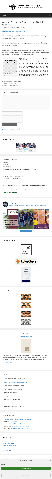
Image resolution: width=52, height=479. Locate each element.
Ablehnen (26, 472)
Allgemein (6, 81)
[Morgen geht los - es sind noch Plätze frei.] (10, 219)
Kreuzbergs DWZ (7, 450)
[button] (50, 460)
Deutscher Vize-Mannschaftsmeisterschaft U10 (15, 382)
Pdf (3, 362)
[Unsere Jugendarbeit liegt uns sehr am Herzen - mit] (41, 219)
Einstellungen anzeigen (26, 475)
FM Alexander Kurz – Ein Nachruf (19, 421)
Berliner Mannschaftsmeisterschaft (11, 441)
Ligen (10, 81)
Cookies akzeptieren (26, 468)
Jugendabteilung (18, 173)
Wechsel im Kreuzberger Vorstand (22, 419)
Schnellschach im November (11, 85)
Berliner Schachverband (9, 443)
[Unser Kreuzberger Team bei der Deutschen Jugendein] (26, 219)
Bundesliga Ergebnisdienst (9, 445)
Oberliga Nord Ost (17, 81)
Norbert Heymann (7, 419)
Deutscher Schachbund (8, 448)
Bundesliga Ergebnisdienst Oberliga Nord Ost (13, 31)
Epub (10, 362)
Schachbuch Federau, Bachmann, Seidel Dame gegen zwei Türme (26, 335)
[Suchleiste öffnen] (50, 15)
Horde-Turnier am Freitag (10, 83)
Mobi (7, 362)
